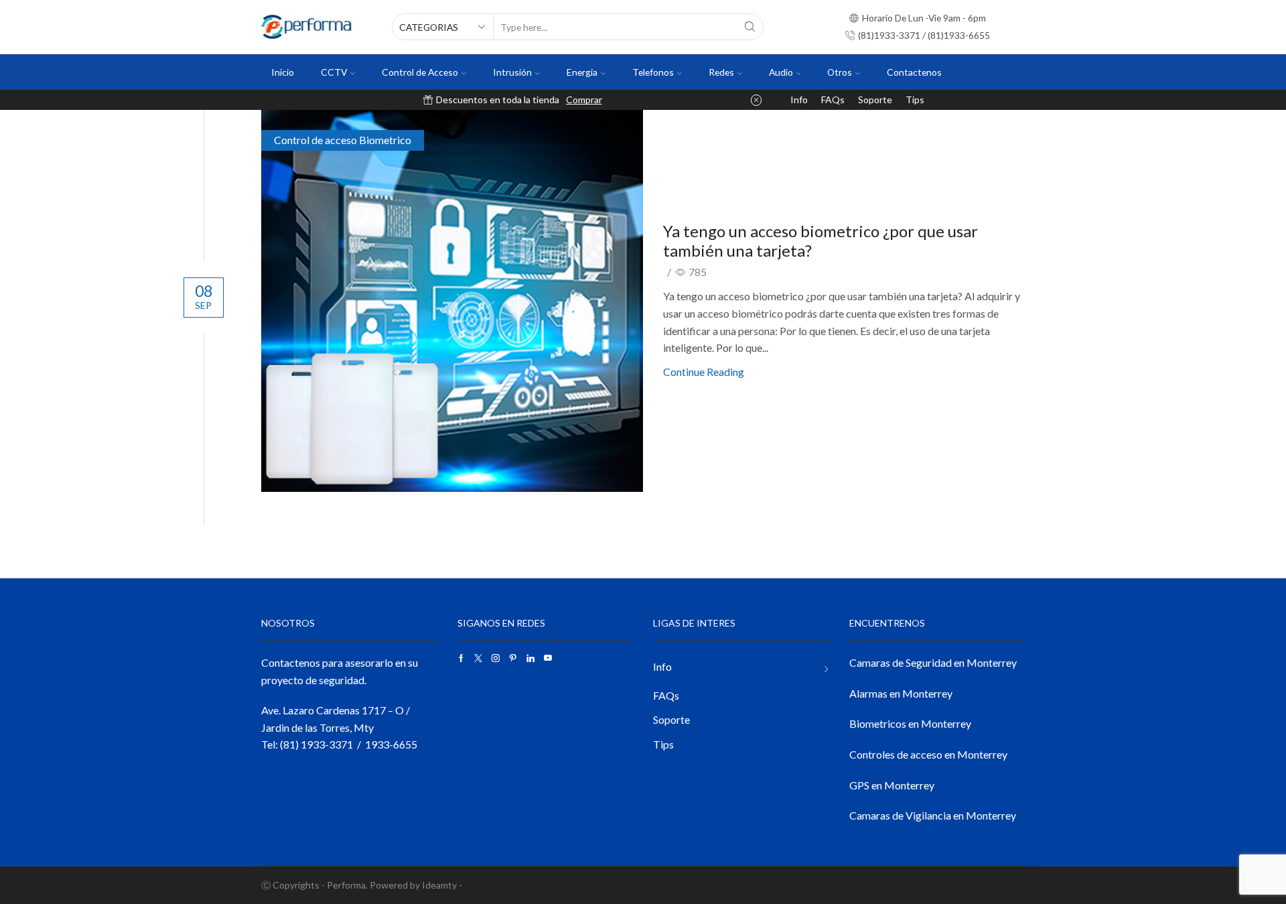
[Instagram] (496, 658)
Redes (721, 72)
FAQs (833, 99)
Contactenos (914, 72)
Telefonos (653, 72)
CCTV (334, 72)
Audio (781, 72)
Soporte (875, 99)
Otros (839, 72)
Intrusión (512, 72)
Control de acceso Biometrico (342, 139)
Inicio (282, 72)
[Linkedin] (530, 658)
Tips (915, 99)
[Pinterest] (513, 658)
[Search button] (750, 27)
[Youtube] (548, 658)
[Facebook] (461, 658)
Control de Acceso (420, 72)
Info (799, 99)
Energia (582, 72)
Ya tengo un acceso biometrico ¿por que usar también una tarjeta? (820, 240)
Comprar (584, 99)
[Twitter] (478, 658)
